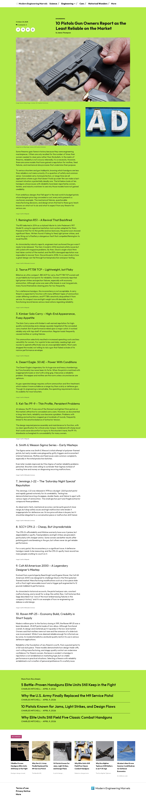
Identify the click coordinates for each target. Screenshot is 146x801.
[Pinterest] (28, 29)
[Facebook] (18, 29)
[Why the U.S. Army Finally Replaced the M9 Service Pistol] (41, 751)
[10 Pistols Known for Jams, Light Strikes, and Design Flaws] (62, 751)
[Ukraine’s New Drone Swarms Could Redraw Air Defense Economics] (126, 751)
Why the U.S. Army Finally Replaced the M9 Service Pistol (67, 695)
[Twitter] (23, 29)
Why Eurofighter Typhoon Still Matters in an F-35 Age (104, 766)
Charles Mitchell (31, 689)
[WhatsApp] (33, 29)
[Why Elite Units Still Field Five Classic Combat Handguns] (84, 751)
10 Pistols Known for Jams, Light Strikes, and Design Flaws (68, 706)
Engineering (60, 19)
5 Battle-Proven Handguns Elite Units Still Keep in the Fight (68, 684)
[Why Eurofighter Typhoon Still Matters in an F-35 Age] (105, 751)
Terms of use (22, 788)
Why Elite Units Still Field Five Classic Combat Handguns (66, 717)
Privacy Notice (23, 791)
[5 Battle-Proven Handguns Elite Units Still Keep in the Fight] (20, 751)
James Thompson (64, 33)
